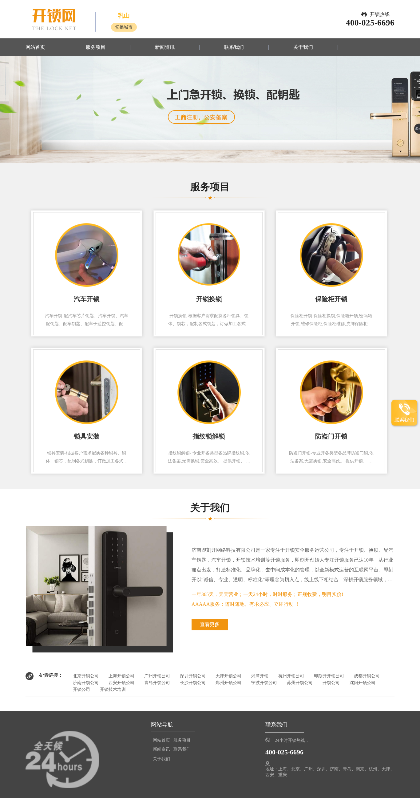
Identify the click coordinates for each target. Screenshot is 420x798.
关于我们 (303, 47)
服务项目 (95, 47)
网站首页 (35, 47)
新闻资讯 (165, 47)
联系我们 (234, 47)
